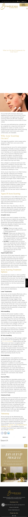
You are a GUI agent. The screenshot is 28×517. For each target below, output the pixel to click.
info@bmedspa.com (15, 509)
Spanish (23, 5)
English (23, 4)
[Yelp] (15, 515)
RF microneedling (7, 341)
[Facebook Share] (2, 433)
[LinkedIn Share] (8, 433)
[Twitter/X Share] (5, 433)
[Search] (25, 445)
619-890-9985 (16, 507)
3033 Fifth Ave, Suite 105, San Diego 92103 (16, 504)
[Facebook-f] (12, 515)
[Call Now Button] (3, 505)
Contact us (12, 425)
